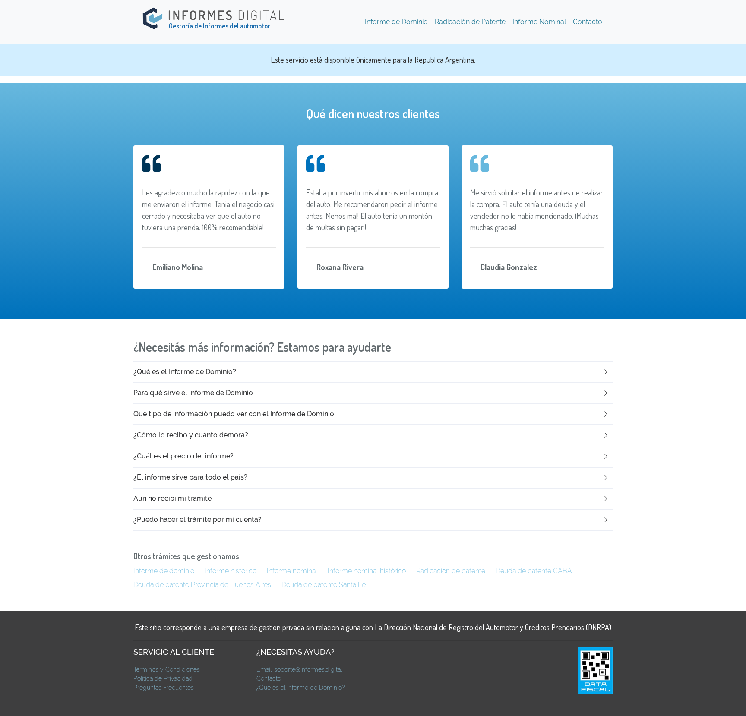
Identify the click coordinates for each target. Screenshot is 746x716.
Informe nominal (292, 571)
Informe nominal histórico (367, 571)
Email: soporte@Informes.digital (299, 669)
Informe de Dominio (396, 22)
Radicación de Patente (470, 22)
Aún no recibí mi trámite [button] (172, 498)
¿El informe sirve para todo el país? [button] (190, 477)
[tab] (373, 372)
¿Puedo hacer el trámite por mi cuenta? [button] (197, 519)
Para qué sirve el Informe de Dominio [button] (193, 393)
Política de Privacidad (163, 678)
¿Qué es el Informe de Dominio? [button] (184, 371)
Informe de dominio (163, 571)
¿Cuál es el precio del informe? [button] (183, 456)
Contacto (587, 22)
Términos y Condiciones (166, 669)
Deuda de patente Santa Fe (323, 585)
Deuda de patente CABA (534, 571)
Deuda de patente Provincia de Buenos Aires (202, 585)
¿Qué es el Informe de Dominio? (300, 687)
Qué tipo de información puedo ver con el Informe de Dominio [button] (233, 414)
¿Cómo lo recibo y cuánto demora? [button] (190, 435)
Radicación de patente (450, 571)
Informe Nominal (539, 22)
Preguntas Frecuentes (163, 687)
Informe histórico (230, 571)
